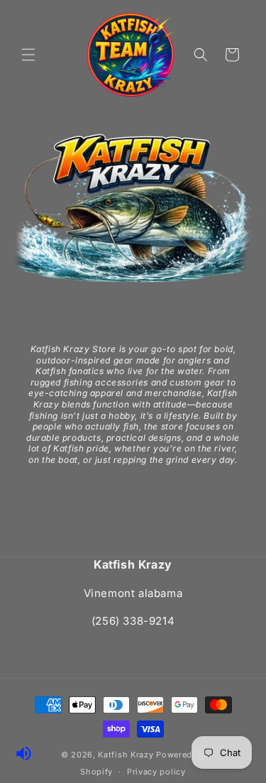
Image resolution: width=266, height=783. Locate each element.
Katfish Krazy (125, 755)
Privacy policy (156, 772)
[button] (28, 54)
